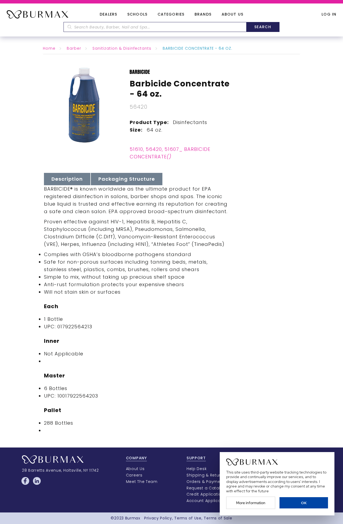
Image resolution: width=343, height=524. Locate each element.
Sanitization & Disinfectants (121, 48)
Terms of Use (187, 518)
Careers (134, 475)
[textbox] (155, 27)
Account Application (208, 500)
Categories (171, 14)
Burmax (132, 518)
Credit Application (205, 494)
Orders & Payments (207, 481)
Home (49, 48)
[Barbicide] (140, 71)
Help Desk (197, 468)
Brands (203, 14)
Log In (329, 14)
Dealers (108, 14)
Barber (74, 48)
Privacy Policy (158, 518)
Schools (137, 14)
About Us (232, 14)
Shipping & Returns (206, 475)
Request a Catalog (206, 488)
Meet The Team (142, 481)
